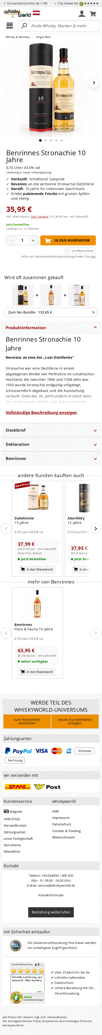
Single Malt (43, 37)
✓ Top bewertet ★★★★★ (76, 3)
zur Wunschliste (83, 251)
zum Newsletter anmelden (27, 721)
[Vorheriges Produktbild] (8, 83)
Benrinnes (16, 458)
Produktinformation (26, 327)
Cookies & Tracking (66, 831)
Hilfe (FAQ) (12, 819)
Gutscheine (12, 845)
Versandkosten (15, 825)
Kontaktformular (51, 895)
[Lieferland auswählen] (36, 13)
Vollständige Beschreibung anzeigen (41, 412)
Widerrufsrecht (63, 837)
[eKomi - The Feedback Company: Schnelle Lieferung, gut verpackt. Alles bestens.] (27, 982)
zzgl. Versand (40, 216)
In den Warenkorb (72, 240)
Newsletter (12, 851)
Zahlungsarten (15, 832)
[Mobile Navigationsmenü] (10, 26)
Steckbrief (16, 430)
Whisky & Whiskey (18, 37)
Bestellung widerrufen (51, 912)
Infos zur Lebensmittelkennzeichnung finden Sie (59, 256)
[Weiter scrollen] (95, 528)
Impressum (61, 817)
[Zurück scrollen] (6, 528)
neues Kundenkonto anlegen (75, 721)
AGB (55, 811)
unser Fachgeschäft (18, 838)
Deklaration (17, 444)
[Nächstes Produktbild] (94, 83)
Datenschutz (61, 824)
